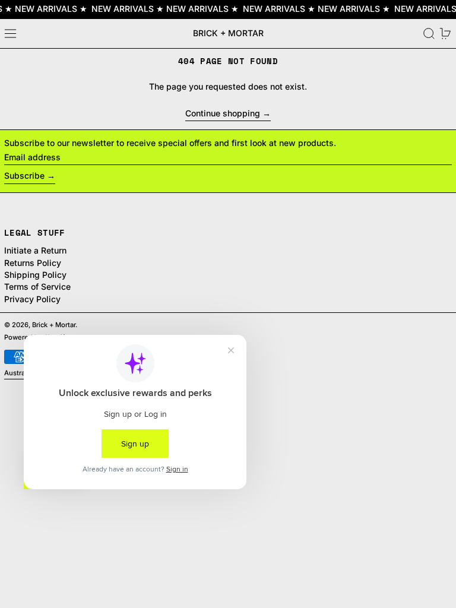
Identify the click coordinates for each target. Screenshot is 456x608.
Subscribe (24, 175)
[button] (429, 33)
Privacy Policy (32, 299)
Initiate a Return (35, 250)
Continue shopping (222, 113)
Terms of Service (37, 286)
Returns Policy (32, 263)
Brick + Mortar (228, 33)
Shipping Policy (35, 275)
